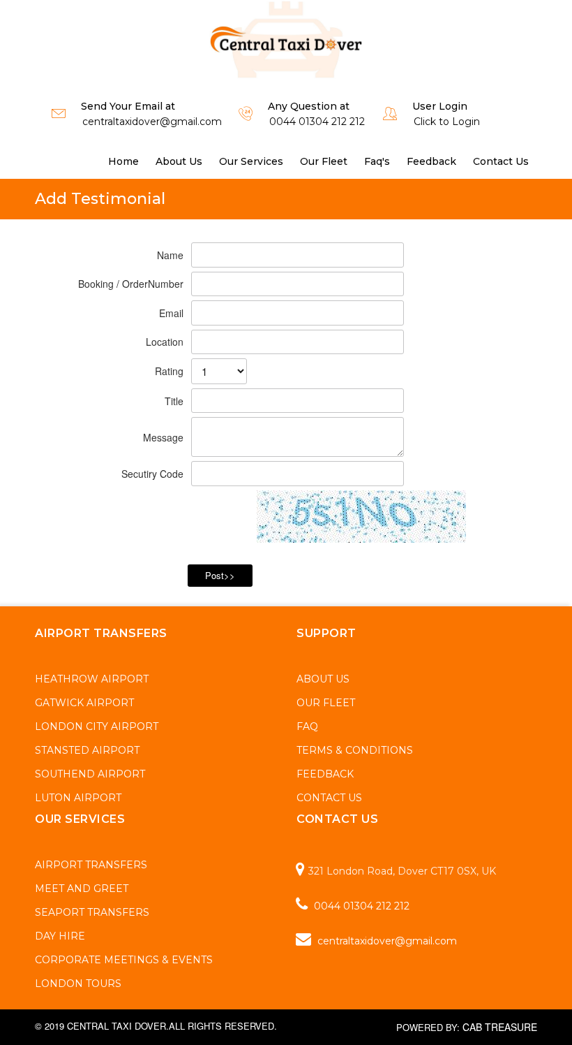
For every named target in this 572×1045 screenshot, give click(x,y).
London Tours (78, 983)
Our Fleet (323, 161)
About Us (179, 161)
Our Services (251, 161)
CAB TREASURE (499, 1027)
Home (123, 161)
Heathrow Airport (92, 679)
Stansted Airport (87, 750)
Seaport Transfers (92, 912)
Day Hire (60, 936)
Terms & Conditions (354, 750)
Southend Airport (90, 774)
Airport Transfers (91, 864)
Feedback (431, 161)
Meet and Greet (81, 888)
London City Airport (96, 726)
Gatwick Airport (84, 702)
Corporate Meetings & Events (124, 959)
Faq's (377, 161)
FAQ (307, 726)
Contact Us (501, 161)
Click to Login (447, 121)
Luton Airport (78, 797)
